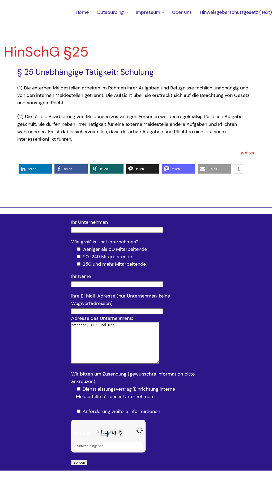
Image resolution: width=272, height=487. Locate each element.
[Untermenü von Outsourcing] (126, 12)
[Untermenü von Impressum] (162, 12)
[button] (35, 169)
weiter (248, 153)
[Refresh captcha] (139, 430)
